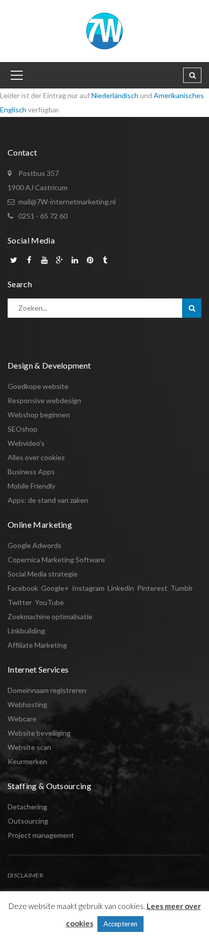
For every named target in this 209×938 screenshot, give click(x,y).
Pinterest (152, 588)
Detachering (27, 806)
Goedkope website (38, 386)
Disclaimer (25, 875)
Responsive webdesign (44, 400)
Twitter (20, 602)
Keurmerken (27, 761)
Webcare (22, 718)
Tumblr (181, 588)
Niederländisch (114, 95)
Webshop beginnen (39, 414)
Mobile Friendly (31, 485)
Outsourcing (28, 820)
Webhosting (27, 704)
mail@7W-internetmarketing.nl (67, 201)
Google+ (55, 588)
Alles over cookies (36, 457)
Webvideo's (26, 443)
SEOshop (23, 429)
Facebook (23, 588)
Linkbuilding (26, 630)
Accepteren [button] (120, 924)
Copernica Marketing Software (56, 559)
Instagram (88, 588)
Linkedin (121, 588)
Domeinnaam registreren (47, 690)
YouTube (49, 602)
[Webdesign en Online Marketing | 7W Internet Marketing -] (104, 30)
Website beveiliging (39, 733)
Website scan (29, 747)
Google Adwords (34, 545)
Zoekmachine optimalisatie (50, 616)
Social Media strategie (43, 573)
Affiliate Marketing (37, 645)
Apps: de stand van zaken (48, 500)
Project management (41, 835)
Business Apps (31, 471)
